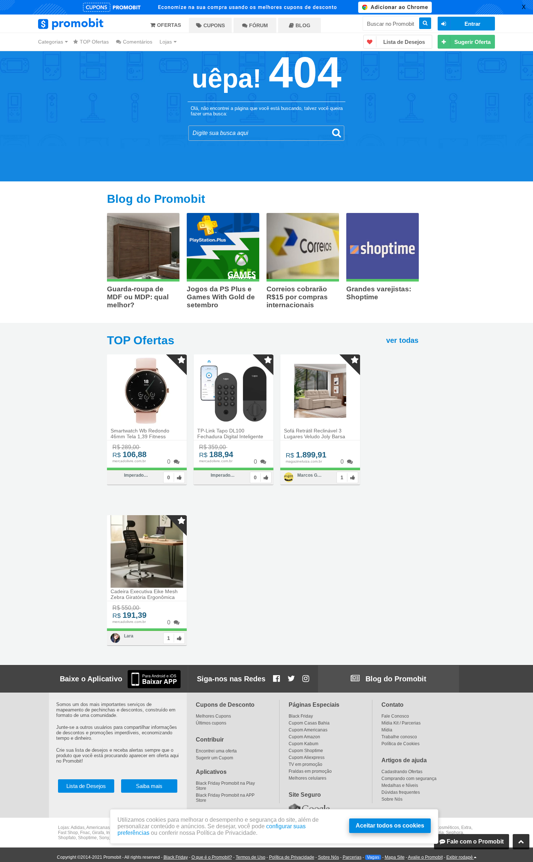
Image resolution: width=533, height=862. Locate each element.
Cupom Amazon (304, 736)
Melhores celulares (307, 778)
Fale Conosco (395, 716)
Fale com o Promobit (474, 841)
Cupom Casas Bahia (309, 723)
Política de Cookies (400, 743)
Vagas (373, 857)
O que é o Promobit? (211, 857)
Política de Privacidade (291, 857)
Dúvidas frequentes (400, 792)
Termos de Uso (250, 857)
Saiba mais (149, 786)
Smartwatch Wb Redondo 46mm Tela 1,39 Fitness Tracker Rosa (140, 436)
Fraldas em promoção (310, 771)
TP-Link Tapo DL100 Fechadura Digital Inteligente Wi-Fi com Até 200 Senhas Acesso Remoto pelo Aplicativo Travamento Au (232, 439)
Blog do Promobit (394, 679)
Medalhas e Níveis (399, 785)
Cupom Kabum (303, 743)
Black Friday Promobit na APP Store (225, 798)
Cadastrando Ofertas (401, 771)
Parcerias (352, 857)
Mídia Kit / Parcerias (401, 723)
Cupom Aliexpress (307, 757)
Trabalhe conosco (399, 736)
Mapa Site (395, 857)
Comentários (137, 42)
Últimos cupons (211, 723)
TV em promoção (305, 764)
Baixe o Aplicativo (91, 679)
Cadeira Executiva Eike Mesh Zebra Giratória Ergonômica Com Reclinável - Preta (144, 597)
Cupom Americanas (308, 729)
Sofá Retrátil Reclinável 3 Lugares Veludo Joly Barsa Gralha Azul (314, 436)
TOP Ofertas (94, 42)
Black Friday (176, 857)
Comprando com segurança (409, 778)
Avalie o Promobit (425, 857)
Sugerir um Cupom (214, 757)
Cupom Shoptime (306, 750)
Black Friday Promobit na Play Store (225, 786)
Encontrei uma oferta (216, 751)
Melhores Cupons (213, 716)
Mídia (386, 729)
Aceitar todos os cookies (390, 825)
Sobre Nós (328, 857)
